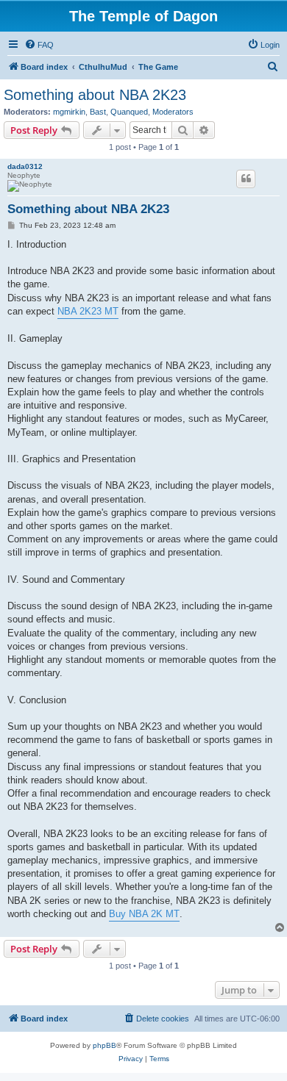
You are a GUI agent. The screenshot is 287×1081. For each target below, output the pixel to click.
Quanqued (129, 111)
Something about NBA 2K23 (95, 95)
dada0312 (25, 166)
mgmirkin (69, 111)
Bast (98, 111)
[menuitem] (39, 45)
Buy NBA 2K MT (144, 913)
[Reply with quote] (245, 178)
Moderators (173, 111)
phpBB (104, 1045)
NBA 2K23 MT (87, 311)
